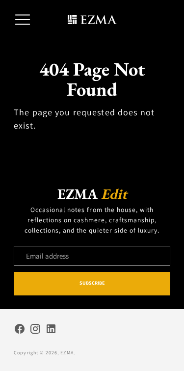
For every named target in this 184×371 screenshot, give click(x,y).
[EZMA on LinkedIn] (51, 330)
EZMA (67, 352)
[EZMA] (92, 20)
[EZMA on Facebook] (20, 330)
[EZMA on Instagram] (35, 330)
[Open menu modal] (22, 19)
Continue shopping (92, 146)
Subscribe (92, 283)
